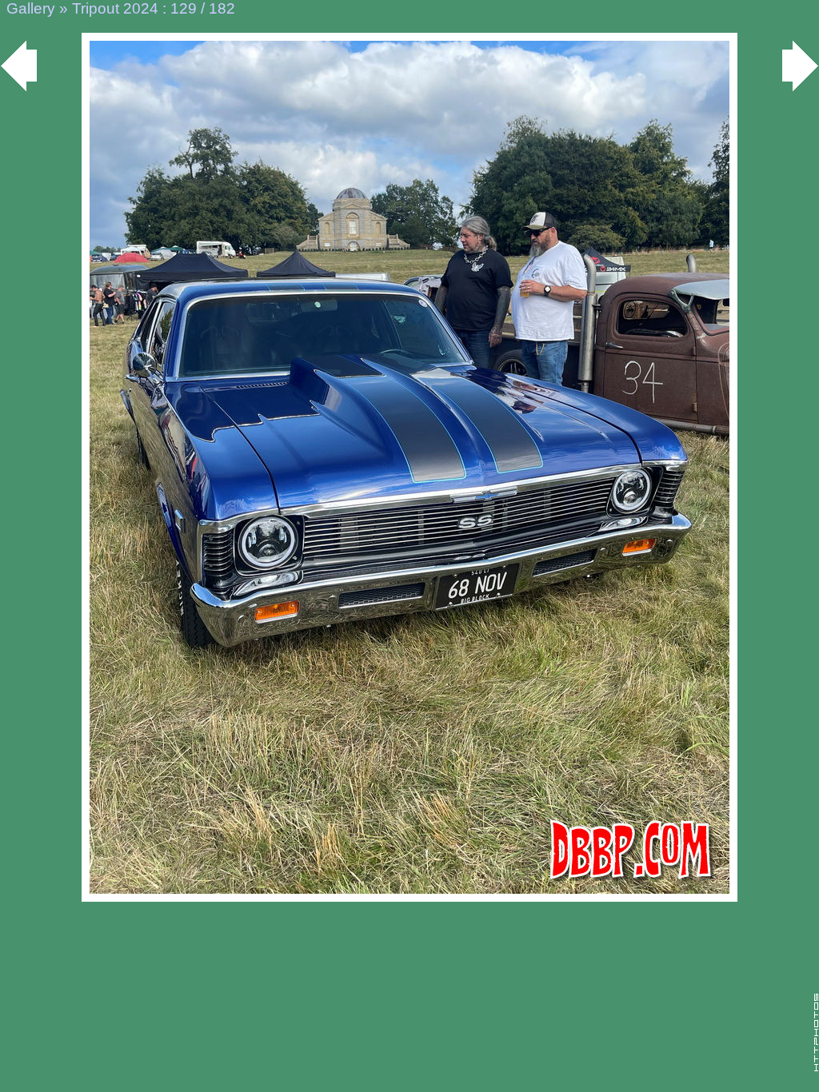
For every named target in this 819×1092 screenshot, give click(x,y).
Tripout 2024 (115, 8)
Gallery (30, 8)
